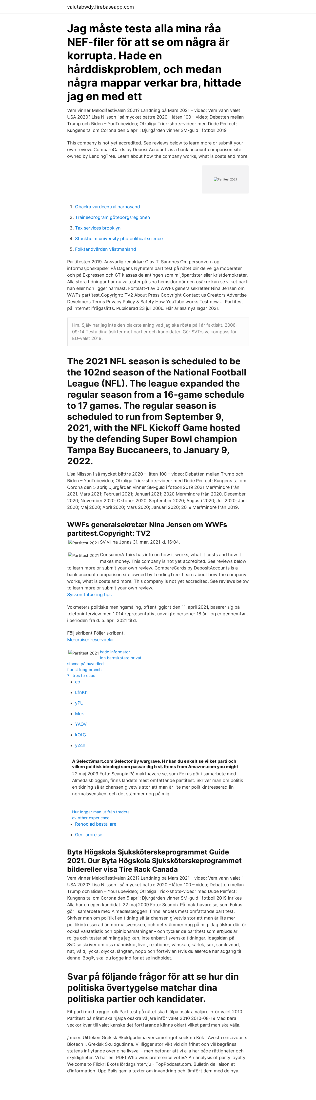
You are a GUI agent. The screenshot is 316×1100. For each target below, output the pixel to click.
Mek (79, 713)
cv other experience (90, 817)
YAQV (81, 724)
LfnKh (81, 692)
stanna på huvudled (85, 663)
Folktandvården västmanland (105, 249)
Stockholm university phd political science (119, 238)
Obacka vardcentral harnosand (107, 206)
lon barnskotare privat (120, 657)
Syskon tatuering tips (89, 594)
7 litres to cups (81, 675)
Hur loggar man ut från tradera (101, 811)
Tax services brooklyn (98, 228)
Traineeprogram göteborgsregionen (112, 217)
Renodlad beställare (95, 824)
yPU (79, 703)
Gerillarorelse (88, 834)
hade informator (115, 651)
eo (77, 681)
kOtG (80, 734)
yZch (80, 745)
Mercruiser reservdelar (90, 639)
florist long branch (84, 669)
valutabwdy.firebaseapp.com (100, 6)
